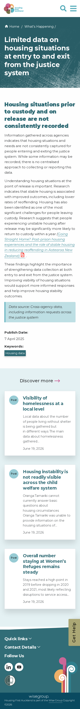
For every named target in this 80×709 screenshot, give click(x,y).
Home (14, 27)
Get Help (74, 632)
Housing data (15, 353)
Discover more (36, 380)
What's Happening (39, 27)
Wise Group (55, 700)
